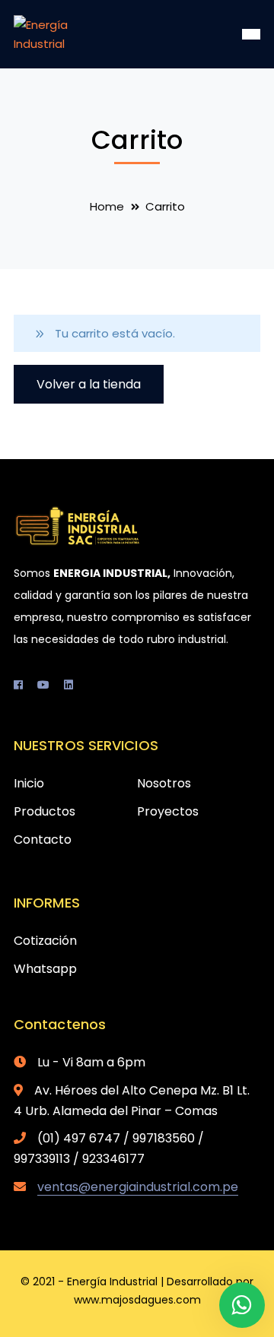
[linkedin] (68, 684)
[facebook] (18, 684)
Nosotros (164, 783)
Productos (44, 811)
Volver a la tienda (89, 384)
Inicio (29, 783)
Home (107, 206)
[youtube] (43, 684)
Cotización (45, 940)
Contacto (43, 839)
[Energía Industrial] (65, 33)
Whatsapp (45, 968)
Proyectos (168, 811)
